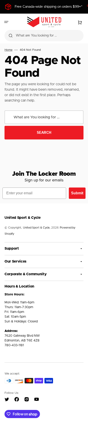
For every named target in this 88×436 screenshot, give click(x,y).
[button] (6, 22)
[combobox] (44, 35)
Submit (77, 193)
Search (44, 132)
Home (8, 50)
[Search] (10, 35)
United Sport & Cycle (36, 227)
